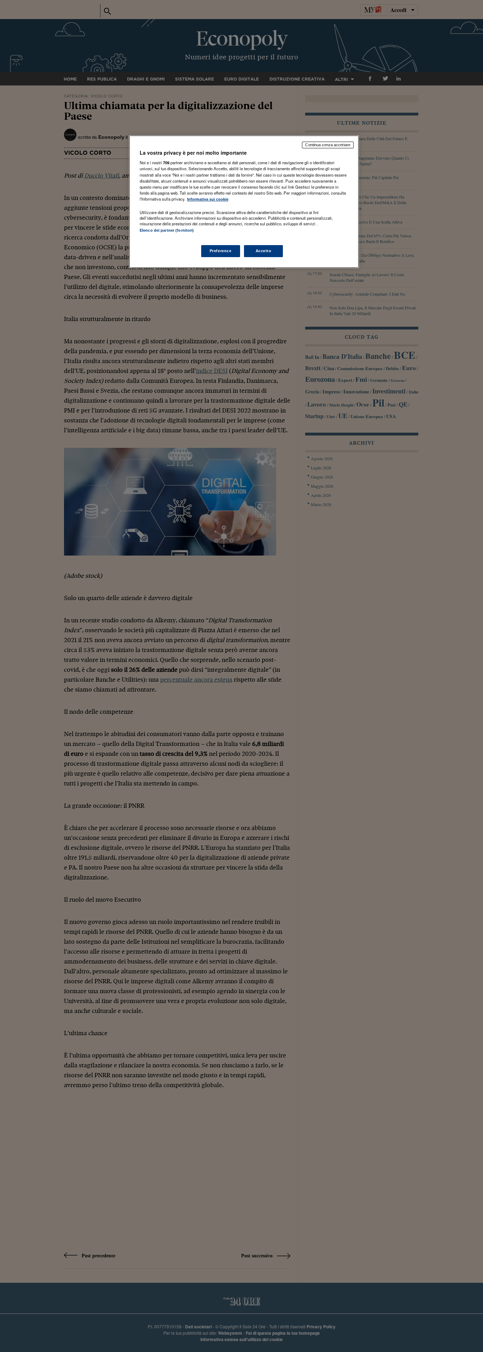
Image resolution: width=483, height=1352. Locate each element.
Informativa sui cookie (207, 199)
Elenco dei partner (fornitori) (167, 230)
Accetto (264, 251)
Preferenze (221, 251)
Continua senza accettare (327, 145)
